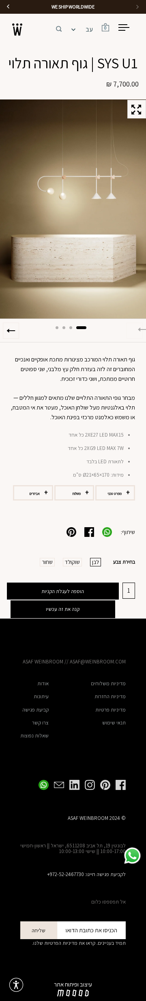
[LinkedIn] (71, 785)
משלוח (77, 493)
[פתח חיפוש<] (59, 27)
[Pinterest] (102, 785)
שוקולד (72, 562)
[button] (59, 27)
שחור (47, 562)
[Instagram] (87, 785)
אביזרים (34, 493)
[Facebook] (118, 785)
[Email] (56, 785)
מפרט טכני (114, 493)
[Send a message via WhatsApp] (132, 855)
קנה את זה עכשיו (62, 609)
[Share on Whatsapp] (107, 532)
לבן (95, 562)
